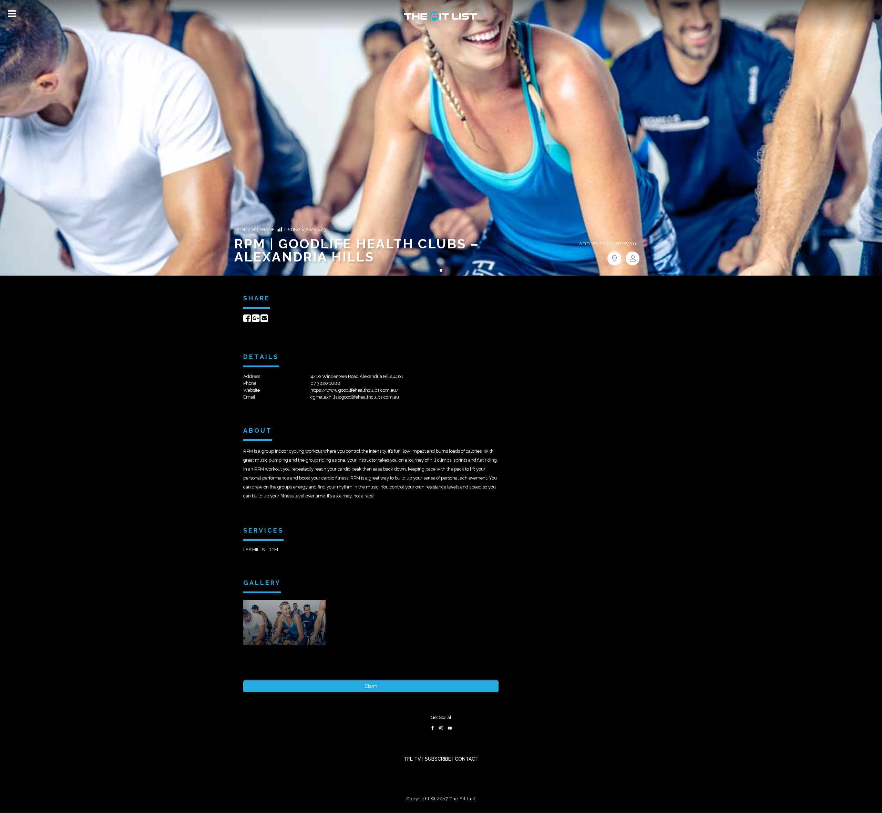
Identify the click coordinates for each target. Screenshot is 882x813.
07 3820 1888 (325, 383)
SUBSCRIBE (438, 759)
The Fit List (462, 798)
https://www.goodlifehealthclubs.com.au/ (354, 390)
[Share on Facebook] (247, 319)
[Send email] (264, 319)
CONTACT (467, 759)
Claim (371, 686)
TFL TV (412, 759)
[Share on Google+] (255, 319)
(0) (608, 243)
